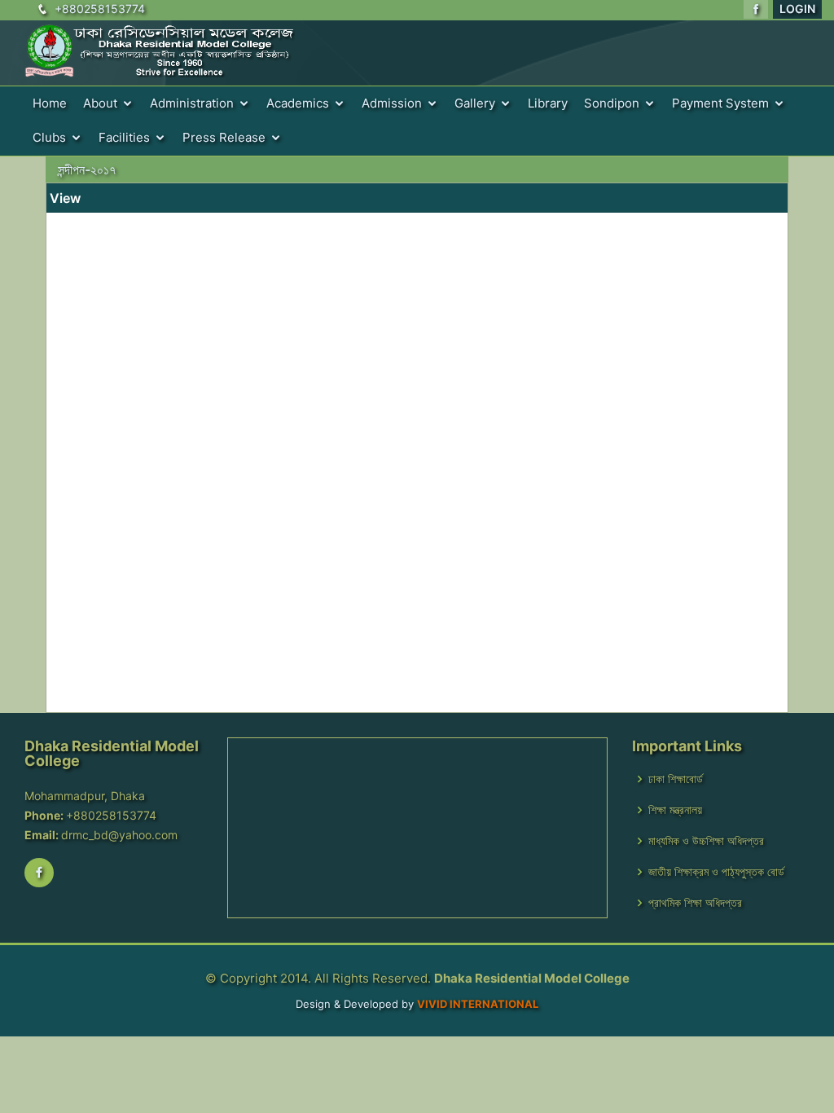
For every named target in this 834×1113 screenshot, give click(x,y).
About (100, 103)
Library (548, 103)
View (65, 198)
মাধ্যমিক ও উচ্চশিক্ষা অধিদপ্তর (706, 841)
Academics (297, 103)
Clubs (49, 137)
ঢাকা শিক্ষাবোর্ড (675, 779)
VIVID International (477, 1003)
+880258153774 (100, 8)
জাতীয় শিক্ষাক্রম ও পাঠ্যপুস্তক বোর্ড (716, 872)
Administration (192, 103)
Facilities (124, 137)
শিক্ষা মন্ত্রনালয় (675, 810)
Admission (392, 103)
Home (50, 103)
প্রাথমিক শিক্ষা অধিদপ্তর (695, 902)
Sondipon (611, 103)
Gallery (474, 103)
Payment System (720, 103)
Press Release (224, 137)
